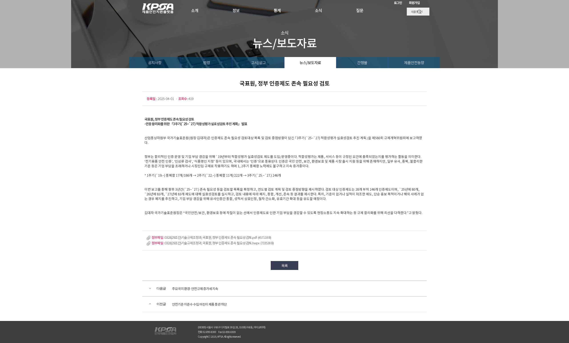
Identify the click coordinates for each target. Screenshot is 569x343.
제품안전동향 (414, 62)
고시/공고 (258, 62)
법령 (206, 62)
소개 (194, 10)
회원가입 (414, 3)
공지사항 (154, 62)
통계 (277, 10)
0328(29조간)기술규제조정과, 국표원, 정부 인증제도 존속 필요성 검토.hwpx (219, 243)
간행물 (362, 62)
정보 (236, 10)
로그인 (398, 3)
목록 (284, 265)
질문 (359, 10)
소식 (318, 10)
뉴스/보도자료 (310, 62)
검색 (419, 12)
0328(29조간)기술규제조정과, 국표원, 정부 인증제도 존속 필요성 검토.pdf (218, 237)
